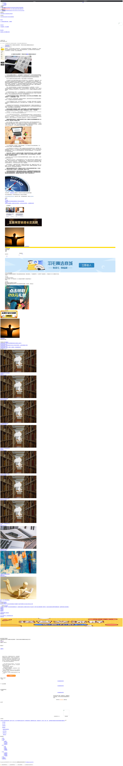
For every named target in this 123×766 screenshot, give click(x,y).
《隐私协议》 (4, 732)
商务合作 (4, 734)
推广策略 (1, 10)
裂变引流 (8, 10)
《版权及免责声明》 (5, 729)
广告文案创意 (6, 13)
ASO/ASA (17, 10)
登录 (83, 2)
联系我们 (3, 727)
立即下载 (1, 641)
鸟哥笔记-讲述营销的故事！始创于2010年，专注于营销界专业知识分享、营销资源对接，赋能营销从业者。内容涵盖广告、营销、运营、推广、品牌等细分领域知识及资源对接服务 (32, 720)
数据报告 (12, 16)
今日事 (3, 739)
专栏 (3, 756)
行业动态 (1, 16)
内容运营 (15, 7)
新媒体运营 (6, 8)
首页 (1, 43)
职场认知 (4, 16)
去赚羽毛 (1, 648)
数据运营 (9, 7)
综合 (3, 751)
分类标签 (3, 757)
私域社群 (7, 7)
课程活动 (5, 753)
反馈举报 (3, 725)
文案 (13, 8)
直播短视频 (21, 7)
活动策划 (12, 7)
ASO (5, 746)
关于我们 (3, 722)
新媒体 (5, 741)
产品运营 (4, 7)
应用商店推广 (5, 10)
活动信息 (9, 16)
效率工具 (7, 16)
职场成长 (5, 754)
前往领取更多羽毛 (61, 685)
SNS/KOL (20, 10)
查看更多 (6, 342)
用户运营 (1, 7)
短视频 (20, 8)
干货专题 (5, 755)
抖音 (22, 8)
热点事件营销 (10, 13)
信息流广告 (11, 10)
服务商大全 (4, 758)
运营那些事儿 (27, 246)
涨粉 (18, 8)
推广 (3, 745)
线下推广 (23, 10)
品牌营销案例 (2, 13)
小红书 (11, 8)
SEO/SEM (14, 10)
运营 (9, 8)
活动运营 (15, 8)
